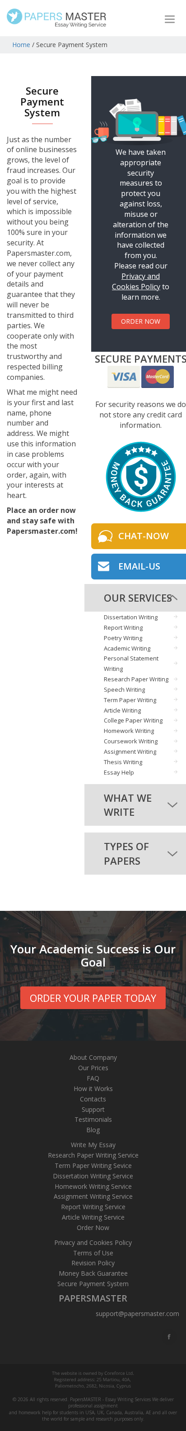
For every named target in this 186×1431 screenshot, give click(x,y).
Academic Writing (127, 648)
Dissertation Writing (131, 617)
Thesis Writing (123, 762)
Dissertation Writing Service (93, 1176)
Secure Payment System (93, 1283)
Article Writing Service (93, 1217)
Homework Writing (129, 731)
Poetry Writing (123, 638)
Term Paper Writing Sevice (93, 1165)
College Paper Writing (133, 720)
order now (140, 321)
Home (21, 44)
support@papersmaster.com (137, 1313)
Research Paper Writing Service (93, 1155)
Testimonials (93, 1119)
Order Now (93, 1227)
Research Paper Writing (136, 679)
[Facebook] (169, 1337)
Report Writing (123, 627)
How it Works (93, 1088)
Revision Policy (93, 1263)
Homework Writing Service (93, 1186)
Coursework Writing (131, 741)
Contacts (93, 1099)
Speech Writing (124, 689)
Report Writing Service (93, 1206)
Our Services (138, 597)
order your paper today (93, 998)
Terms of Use (93, 1253)
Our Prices (93, 1067)
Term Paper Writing (130, 700)
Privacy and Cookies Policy (136, 281)
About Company (93, 1057)
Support (93, 1109)
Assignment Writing (130, 751)
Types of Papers (126, 853)
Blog (93, 1129)
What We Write (128, 804)
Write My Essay (93, 1144)
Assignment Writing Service (93, 1196)
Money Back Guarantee (93, 1273)
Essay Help (119, 772)
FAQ (93, 1078)
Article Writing (122, 710)
